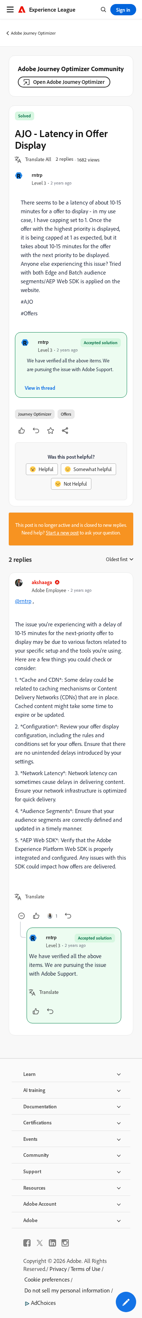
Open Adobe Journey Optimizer (68, 81)
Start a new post (62, 532)
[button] (38, 159)
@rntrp (23, 600)
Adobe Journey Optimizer (33, 33)
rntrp (37, 175)
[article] (71, 750)
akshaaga (42, 582)
